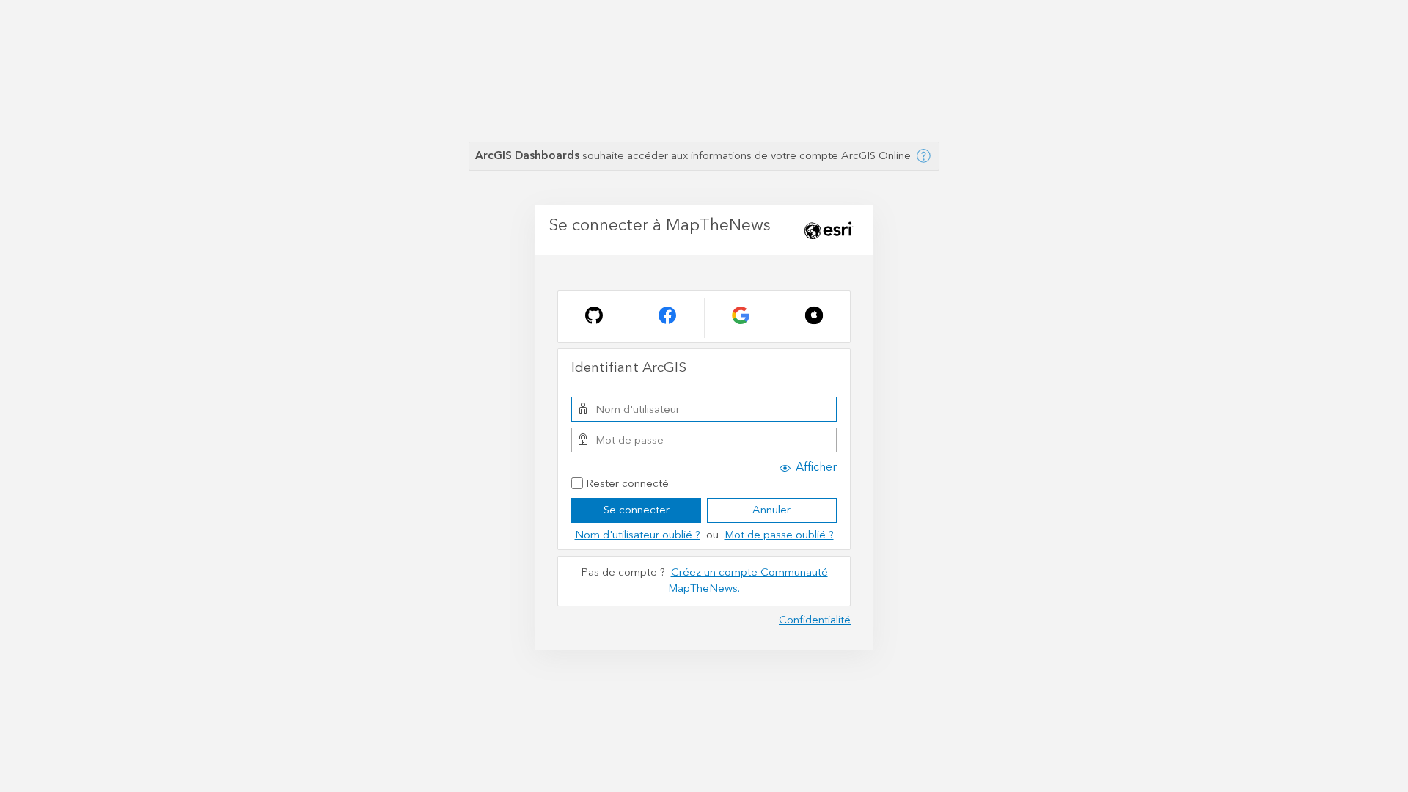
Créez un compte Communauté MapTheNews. (748, 580)
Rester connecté (627, 484)
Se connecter (637, 510)
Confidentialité (815, 620)
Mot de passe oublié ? (779, 535)
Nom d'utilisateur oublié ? (637, 535)
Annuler (771, 510)
